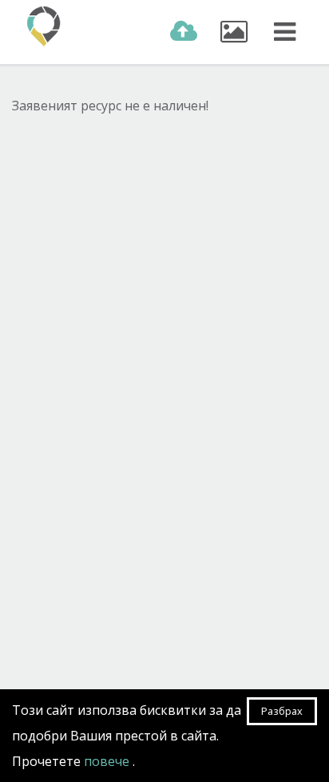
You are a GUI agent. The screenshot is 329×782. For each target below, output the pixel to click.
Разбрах (282, 711)
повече (108, 761)
